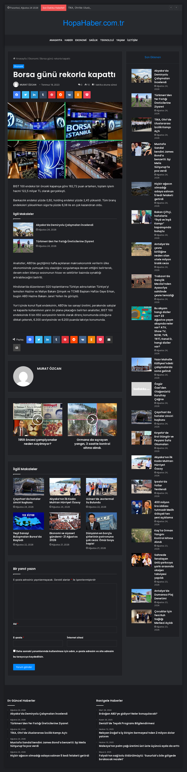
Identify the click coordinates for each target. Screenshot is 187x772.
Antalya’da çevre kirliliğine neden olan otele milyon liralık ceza (162, 253)
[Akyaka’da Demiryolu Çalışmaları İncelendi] (23, 229)
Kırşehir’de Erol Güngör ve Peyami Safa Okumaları (164, 438)
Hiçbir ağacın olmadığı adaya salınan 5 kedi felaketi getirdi (163, 191)
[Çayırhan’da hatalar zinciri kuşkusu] (28, 486)
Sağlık (93, 40)
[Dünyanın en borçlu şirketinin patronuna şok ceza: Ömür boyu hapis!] (101, 521)
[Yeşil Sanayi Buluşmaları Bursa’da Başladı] (28, 521)
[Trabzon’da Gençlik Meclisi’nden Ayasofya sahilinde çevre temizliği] (141, 281)
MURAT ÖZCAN (28, 84)
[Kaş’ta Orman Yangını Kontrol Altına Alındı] (141, 535)
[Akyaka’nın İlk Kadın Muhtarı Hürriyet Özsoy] (65, 486)
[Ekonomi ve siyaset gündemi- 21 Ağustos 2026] (65, 521)
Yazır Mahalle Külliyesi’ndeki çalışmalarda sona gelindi (163, 365)
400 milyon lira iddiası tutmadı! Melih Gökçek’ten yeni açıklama (164, 509)
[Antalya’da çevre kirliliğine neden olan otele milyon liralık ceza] (141, 249)
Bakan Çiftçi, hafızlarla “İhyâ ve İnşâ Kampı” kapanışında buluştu (162, 221)
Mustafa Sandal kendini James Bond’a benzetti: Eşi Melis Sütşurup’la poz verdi (163, 157)
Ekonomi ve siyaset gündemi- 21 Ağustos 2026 (63, 536)
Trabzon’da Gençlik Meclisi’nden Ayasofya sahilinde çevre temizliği (164, 285)
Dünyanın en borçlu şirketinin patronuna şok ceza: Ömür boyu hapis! (100, 538)
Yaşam (120, 40)
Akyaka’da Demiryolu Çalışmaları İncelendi (64, 225)
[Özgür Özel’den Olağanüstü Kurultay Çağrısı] (141, 389)
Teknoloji (107, 40)
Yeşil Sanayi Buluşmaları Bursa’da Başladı (27, 536)
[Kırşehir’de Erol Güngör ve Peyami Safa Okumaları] (141, 438)
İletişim (132, 40)
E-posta (18, 637)
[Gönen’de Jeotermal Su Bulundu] (101, 486)
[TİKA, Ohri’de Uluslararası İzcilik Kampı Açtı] (141, 124)
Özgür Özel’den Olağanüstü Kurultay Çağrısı (162, 391)
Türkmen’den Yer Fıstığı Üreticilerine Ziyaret (65, 241)
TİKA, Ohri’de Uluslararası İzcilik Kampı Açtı (92, 7)
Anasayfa (55, 40)
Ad (15, 623)
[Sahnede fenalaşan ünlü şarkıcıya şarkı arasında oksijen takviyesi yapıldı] (141, 560)
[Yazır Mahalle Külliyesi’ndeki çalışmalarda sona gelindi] (141, 364)
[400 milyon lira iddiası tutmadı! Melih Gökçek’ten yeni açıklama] (141, 507)
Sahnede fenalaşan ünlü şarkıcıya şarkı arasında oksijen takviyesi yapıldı (164, 566)
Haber (69, 40)
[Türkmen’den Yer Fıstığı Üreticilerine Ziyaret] (23, 246)
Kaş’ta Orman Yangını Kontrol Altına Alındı (163, 536)
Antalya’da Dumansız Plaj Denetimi (163, 594)
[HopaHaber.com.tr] (93, 22)
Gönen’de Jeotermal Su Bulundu (100, 500)
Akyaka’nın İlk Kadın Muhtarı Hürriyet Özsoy (64, 500)
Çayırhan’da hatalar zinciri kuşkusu (27, 500)
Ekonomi (81, 40)
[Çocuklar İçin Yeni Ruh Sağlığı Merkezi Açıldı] (141, 616)
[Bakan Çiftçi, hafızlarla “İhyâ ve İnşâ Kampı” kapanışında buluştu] (141, 217)
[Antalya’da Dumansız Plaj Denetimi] (141, 596)
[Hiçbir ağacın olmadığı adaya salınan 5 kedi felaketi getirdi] (141, 189)
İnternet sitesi (75, 637)
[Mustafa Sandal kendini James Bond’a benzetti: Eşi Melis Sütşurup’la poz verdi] (141, 149)
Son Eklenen (153, 57)
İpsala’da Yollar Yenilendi (160, 485)
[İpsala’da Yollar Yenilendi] (141, 486)
